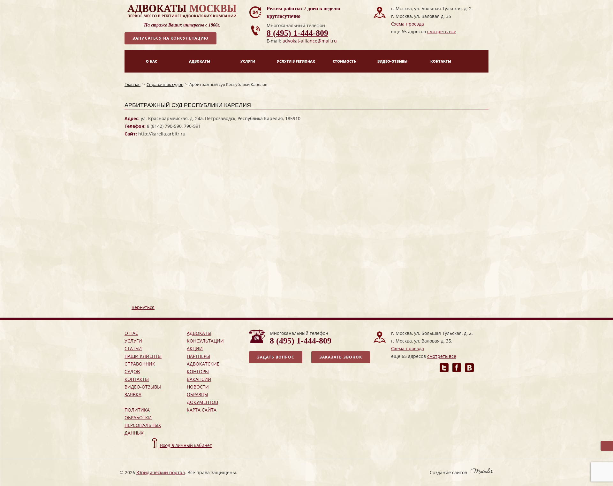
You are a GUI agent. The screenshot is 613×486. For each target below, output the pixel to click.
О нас (151, 61)
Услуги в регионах (296, 61)
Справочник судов (165, 84)
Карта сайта (201, 410)
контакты (137, 379)
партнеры (198, 356)
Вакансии (199, 379)
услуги (133, 341)
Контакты (440, 61)
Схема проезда (407, 24)
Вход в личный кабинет (186, 445)
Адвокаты (199, 61)
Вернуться (143, 307)
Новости (198, 387)
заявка (133, 394)
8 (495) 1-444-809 (297, 33)
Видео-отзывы (392, 61)
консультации (205, 341)
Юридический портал (160, 472)
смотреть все (441, 31)
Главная (132, 84)
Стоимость (344, 61)
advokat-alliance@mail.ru (310, 41)
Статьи (133, 348)
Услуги (247, 61)
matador (482, 471)
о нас (131, 333)
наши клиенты (143, 356)
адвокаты (199, 333)
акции (195, 348)
